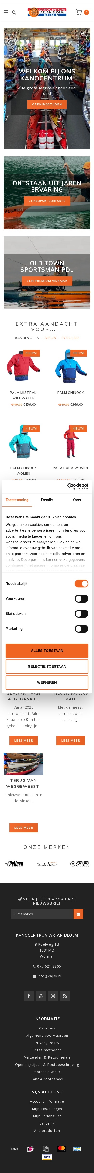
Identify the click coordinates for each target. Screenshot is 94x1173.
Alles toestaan (47, 651)
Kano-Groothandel (47, 1079)
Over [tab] (77, 500)
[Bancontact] (77, 1148)
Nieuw (50, 338)
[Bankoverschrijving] (14, 1148)
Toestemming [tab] (17, 500)
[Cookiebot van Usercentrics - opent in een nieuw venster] (67, 486)
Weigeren (47, 682)
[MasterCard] (61, 1148)
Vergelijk (47, 1123)
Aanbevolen (27, 338)
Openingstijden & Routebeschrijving (47, 1064)
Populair (70, 338)
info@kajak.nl (49, 976)
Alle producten (47, 1130)
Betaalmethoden (47, 1050)
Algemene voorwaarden (47, 1035)
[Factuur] (46, 1148)
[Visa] (47, 1157)
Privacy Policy (47, 1042)
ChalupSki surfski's (47, 201)
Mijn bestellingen (47, 1108)
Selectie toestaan (47, 666)
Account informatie (47, 1101)
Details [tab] (47, 500)
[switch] (81, 599)
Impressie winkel (47, 1071)
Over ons (47, 1028)
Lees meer (23, 741)
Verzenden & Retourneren (47, 1057)
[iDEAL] (30, 1148)
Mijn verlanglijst (47, 1116)
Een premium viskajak (47, 281)
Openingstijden (47, 104)
